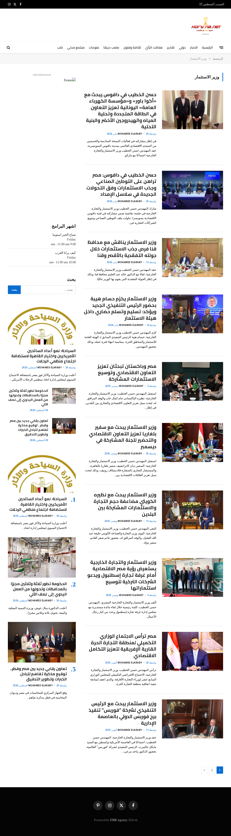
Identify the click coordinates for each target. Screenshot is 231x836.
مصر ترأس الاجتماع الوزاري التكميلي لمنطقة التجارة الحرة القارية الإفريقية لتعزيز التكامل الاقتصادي (122, 646)
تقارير (171, 47)
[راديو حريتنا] (206, 25)
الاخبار (194, 47)
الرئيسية (207, 47)
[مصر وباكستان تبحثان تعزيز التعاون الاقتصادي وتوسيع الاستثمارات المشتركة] (192, 381)
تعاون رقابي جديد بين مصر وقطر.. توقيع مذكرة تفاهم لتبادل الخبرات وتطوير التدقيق (29, 427)
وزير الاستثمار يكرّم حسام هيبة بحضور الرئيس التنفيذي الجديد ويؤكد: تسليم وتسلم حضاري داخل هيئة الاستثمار (120, 308)
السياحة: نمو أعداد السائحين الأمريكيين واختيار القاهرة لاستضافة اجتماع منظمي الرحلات (43, 356)
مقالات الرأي (153, 47)
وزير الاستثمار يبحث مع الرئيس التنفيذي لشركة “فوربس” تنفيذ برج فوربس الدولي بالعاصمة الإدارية (122, 713)
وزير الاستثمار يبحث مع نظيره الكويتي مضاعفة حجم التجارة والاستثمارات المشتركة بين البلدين (125, 504)
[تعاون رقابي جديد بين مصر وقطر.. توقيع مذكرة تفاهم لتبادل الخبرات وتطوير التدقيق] (64, 426)
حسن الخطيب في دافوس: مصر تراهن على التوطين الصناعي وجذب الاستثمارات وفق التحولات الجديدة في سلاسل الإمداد (121, 185)
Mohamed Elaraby (130, 134)
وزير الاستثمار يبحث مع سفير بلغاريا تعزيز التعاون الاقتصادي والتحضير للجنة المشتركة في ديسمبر (122, 437)
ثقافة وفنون (132, 47)
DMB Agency (118, 820)
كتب (60, 47)
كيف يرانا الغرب (65, 252)
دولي (182, 47)
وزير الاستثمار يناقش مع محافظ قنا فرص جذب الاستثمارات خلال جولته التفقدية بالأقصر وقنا (122, 249)
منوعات (94, 47)
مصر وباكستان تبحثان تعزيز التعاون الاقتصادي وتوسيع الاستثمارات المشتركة (126, 373)
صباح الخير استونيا (64, 234)
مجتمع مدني (76, 47)
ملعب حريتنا (111, 47)
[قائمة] (221, 47)
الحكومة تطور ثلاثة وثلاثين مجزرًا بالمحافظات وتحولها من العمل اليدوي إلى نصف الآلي (28, 397)
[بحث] (9, 47)
